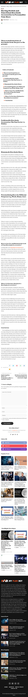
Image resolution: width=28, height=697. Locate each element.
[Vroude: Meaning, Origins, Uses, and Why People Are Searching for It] (7, 511)
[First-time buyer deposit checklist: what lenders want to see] (7, 493)
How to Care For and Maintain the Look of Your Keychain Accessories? (14, 92)
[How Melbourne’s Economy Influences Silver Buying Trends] (21, 511)
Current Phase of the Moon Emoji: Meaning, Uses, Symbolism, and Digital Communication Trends (20, 501)
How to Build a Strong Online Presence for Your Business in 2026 (7, 468)
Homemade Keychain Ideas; (13, 84)
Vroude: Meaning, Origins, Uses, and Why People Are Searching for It (7, 518)
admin (3, 551)
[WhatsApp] (20, 365)
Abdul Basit (6, 19)
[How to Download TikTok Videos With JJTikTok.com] (7, 559)
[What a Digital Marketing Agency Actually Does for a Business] (21, 460)
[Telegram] (24, 365)
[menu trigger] (2, 2)
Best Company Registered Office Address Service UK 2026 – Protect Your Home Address (7, 484)
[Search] (25, 2)
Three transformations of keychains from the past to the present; (12, 74)
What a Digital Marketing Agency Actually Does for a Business (21, 468)
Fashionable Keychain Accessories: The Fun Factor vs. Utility (12, 80)
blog (2, 8)
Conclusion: (9, 100)
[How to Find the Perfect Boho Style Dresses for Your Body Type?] (4, 662)
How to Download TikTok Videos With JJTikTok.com (7, 567)
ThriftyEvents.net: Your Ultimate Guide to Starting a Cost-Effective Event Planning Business (17, 654)
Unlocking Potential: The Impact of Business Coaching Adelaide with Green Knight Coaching (20, 484)
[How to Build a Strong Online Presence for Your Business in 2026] (7, 460)
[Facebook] (9, 365)
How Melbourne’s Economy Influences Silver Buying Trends (19, 518)
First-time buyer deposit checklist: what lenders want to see (6, 500)
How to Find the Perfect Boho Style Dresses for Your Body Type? (17, 661)
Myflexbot (8, 693)
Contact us (14, 430)
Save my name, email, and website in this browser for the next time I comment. (15, 419)
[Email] (9, 369)
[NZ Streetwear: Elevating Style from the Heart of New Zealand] (4, 669)
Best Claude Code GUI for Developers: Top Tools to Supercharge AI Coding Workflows (20, 568)
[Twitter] (13, 365)
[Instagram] (17, 434)
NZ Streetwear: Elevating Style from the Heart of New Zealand (17, 668)
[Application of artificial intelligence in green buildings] (4, 677)
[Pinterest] (16, 365)
